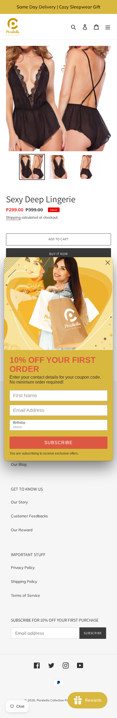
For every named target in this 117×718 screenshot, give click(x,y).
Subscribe (58, 442)
